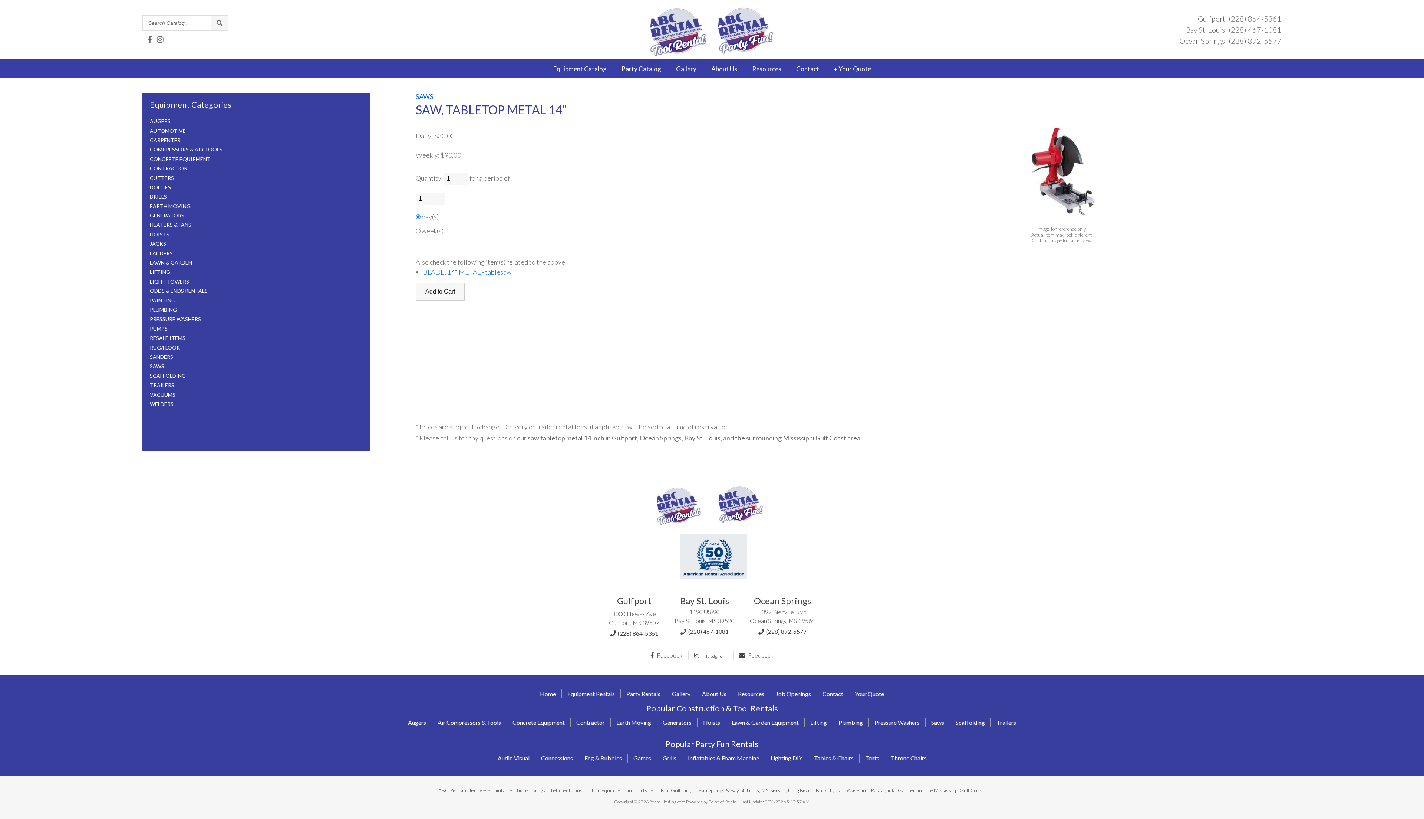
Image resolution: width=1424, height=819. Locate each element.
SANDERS (161, 357)
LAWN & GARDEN (171, 262)
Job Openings (793, 693)
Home (548, 693)
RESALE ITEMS (167, 338)
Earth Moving (633, 722)
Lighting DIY (786, 757)
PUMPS (159, 328)
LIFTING (160, 272)
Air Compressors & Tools (469, 722)
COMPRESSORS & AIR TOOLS (186, 149)
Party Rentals (643, 693)
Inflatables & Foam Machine (723, 757)
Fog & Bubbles (603, 757)
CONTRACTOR (168, 168)
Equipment (580, 69)
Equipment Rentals (591, 693)
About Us (714, 693)
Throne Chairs (909, 757)
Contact (807, 69)
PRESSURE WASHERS (175, 319)
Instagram (714, 655)
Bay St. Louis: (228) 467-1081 (1234, 29)
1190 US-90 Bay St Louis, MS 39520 (705, 616)
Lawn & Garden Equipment (765, 722)
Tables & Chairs (834, 757)
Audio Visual (514, 757)
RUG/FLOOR (165, 347)
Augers (417, 722)
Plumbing (850, 722)
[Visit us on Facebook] (150, 39)
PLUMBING (163, 309)
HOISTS (159, 234)
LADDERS (161, 253)
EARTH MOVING (170, 206)
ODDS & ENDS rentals (179, 291)
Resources (766, 69)
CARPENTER (165, 140)
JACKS (158, 243)
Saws (937, 722)
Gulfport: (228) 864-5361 (1240, 18)
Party (641, 69)
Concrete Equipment (538, 722)
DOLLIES (160, 187)
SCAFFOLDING (168, 376)
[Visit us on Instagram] (160, 39)
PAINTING (162, 300)
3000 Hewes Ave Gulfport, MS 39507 (634, 618)
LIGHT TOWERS (169, 281)
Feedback (760, 655)
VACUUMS (162, 394)
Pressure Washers (897, 722)
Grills (669, 757)
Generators (677, 722)
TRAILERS (162, 385)
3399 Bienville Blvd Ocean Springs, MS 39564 (782, 616)
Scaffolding (970, 722)
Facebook (669, 655)
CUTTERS (162, 178)
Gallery (686, 69)
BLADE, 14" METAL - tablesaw (467, 272)
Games (642, 757)
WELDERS (162, 404)
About (724, 69)
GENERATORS (167, 215)
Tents (872, 757)
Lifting (818, 722)
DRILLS (158, 196)
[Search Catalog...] (219, 23)
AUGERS (160, 121)
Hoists (711, 722)
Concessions (557, 757)
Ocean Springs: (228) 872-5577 (1231, 40)
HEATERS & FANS (170, 224)
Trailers (1006, 722)
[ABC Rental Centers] (678, 527)
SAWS (157, 366)
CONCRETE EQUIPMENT (180, 159)
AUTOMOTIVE (168, 131)
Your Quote (854, 69)
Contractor (590, 722)
